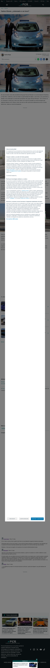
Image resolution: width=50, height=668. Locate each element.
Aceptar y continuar (37, 518)
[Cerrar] (37, 659)
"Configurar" (12, 198)
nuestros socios (25, 190)
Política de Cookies (10, 169)
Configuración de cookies (15, 171)
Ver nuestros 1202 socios (12, 218)
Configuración (24, 518)
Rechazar (12, 518)
